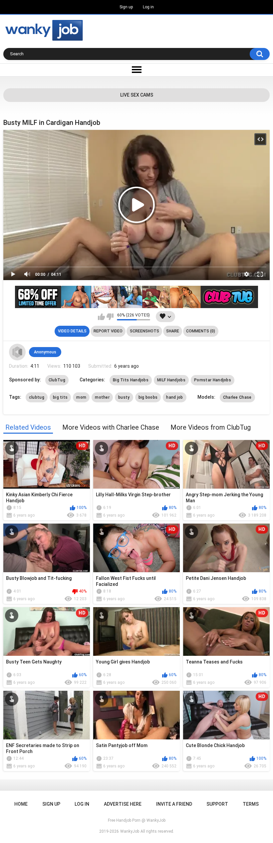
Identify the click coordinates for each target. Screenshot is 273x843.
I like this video (101, 316)
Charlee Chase (237, 397)
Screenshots (144, 331)
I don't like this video (110, 316)
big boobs (148, 397)
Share (172, 331)
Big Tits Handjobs (130, 380)
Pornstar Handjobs (212, 380)
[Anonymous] (17, 352)
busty (124, 397)
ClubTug (57, 380)
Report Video (108, 331)
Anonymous (45, 352)
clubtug (36, 397)
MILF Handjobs (171, 380)
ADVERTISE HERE (122, 804)
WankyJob (129, 831)
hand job (174, 397)
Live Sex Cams (136, 95)
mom (81, 397)
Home (21, 804)
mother (102, 397)
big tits (60, 397)
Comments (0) (200, 331)
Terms (251, 804)
